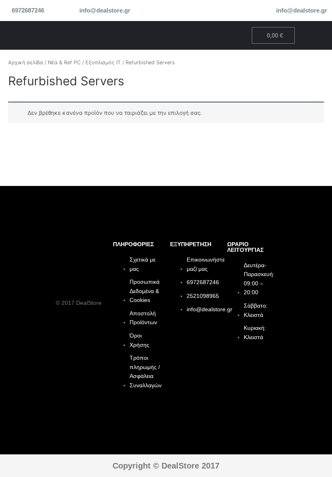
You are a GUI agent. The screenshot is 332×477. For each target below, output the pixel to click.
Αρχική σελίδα (25, 62)
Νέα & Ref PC (64, 62)
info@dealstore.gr (104, 10)
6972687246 (28, 10)
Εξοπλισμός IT (103, 62)
